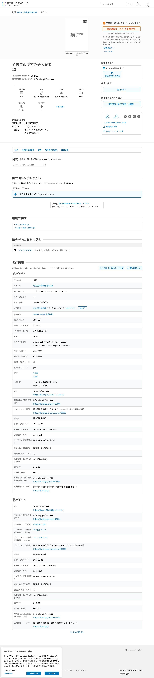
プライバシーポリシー (65, 670)
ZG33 (35, 373)
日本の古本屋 (21, 224)
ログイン (148, 6)
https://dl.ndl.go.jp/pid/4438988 (46, 481)
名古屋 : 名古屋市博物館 (43, 314)
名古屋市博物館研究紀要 (27, 12)
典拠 (81, 308)
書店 (39, 150)
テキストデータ (39, 530)
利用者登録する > (109, 48)
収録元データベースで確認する (123, 29)
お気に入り (107, 118)
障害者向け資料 (51, 150)
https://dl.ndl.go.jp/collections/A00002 (49, 412)
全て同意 (52, 673)
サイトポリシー (81, 670)
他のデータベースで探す (114, 131)
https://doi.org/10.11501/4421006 (47, 394)
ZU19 (35, 376)
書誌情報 (64, 150)
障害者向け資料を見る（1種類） (122, 104)
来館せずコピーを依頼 (112, 76)
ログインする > (108, 51)
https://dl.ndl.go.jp (41, 490)
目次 (16, 150)
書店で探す (121, 89)
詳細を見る (60, 106)
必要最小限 (34, 673)
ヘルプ (138, 6)
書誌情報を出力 (111, 127)
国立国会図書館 (28, 150)
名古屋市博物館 (39, 308)
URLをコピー (116, 118)
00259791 (70, 308)
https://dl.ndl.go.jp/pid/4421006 (46, 403)
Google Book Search (24, 227)
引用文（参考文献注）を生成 (116, 122)
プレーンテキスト (25, 250)
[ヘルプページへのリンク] (77, 54)
